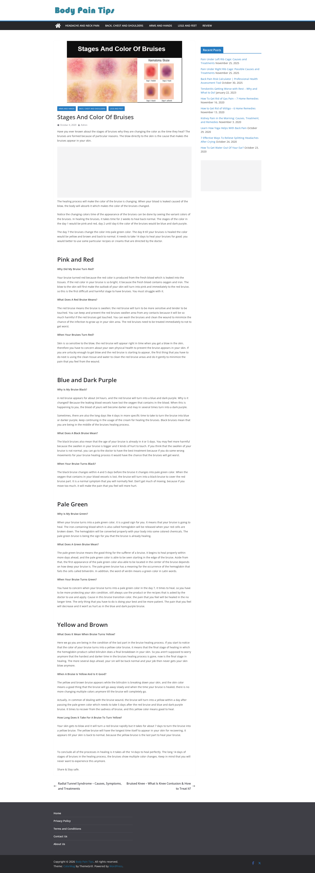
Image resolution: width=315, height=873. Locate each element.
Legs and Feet (187, 25)
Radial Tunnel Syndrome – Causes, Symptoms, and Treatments (90, 786)
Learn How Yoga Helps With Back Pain (224, 128)
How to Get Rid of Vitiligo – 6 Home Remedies (228, 108)
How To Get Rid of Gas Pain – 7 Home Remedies (229, 98)
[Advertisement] (124, 172)
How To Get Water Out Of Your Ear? (222, 147)
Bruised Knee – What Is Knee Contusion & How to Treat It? (159, 786)
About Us (59, 844)
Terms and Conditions (67, 828)
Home (57, 813)
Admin (84, 124)
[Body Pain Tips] (58, 25)
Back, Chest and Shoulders (124, 25)
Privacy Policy (62, 821)
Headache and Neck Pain (82, 25)
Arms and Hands (160, 25)
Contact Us (60, 836)
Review (207, 25)
